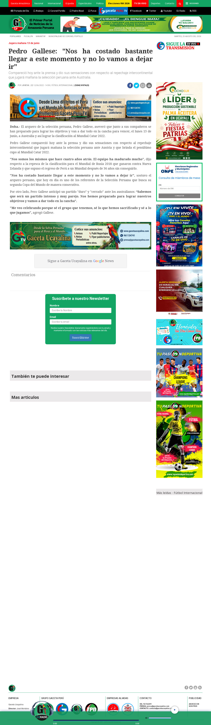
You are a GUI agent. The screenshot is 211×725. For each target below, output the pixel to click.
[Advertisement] (80, 356)
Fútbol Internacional (62, 85)
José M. (26, 85)
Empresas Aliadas (117, 698)
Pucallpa (28, 36)
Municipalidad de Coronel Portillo (66, 36)
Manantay (41, 36)
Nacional (38, 3)
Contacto (169, 3)
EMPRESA (13, 698)
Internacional (54, 3)
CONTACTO (146, 698)
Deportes (155, 3)
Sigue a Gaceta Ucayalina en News (81, 261)
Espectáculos (85, 3)
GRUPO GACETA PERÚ (52, 698)
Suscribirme (80, 337)
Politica (99, 3)
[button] (20, 3)
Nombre (54, 305)
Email (53, 317)
